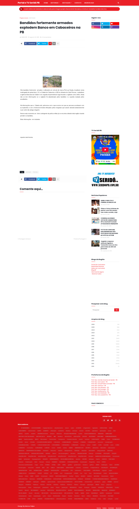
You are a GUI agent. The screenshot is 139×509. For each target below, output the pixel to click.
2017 (105, 349)
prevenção (65, 487)
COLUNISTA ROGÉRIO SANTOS (44, 442)
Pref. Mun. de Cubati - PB (99, 382)
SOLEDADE (116, 493)
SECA (87, 493)
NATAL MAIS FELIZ (23, 479)
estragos (91, 459)
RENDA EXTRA (96, 490)
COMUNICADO (91, 442)
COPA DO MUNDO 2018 (44, 445)
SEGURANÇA (94, 493)
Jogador (104, 470)
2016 (105, 352)
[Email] (54, 43)
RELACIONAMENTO (79, 490)
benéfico (60, 436)
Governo (85, 465)
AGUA (110, 428)
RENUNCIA (104, 490)
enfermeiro (27, 459)
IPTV (72, 470)
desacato (53, 450)
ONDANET (28, 482)
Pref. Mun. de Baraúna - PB (100, 391)
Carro (108, 439)
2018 (105, 347)
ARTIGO (20, 433)
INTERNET (46, 470)
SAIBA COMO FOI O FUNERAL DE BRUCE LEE (108, 201)
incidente (85, 467)
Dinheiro (73, 453)
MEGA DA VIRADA (113, 473)
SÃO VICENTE (45, 493)
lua (81, 473)
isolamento (78, 470)
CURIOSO (47, 448)
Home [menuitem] (46, 3)
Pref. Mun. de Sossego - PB (100, 389)
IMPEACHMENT (69, 467)
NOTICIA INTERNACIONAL (69, 479)
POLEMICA (28, 484)
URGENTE (40, 499)
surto (44, 496)
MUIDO (51, 476)
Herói (110, 465)
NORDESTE (39, 479)
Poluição (82, 484)
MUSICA (89, 476)
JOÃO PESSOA (96, 470)
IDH (48, 467)
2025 (105, 327)
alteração (53, 431)
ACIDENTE (78, 428)
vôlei (104, 499)
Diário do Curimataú (98, 268)
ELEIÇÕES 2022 (62, 456)
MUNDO (83, 476)
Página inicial (24, 18)
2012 (105, 363)
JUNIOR (40, 473)
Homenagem (22, 467)
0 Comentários (46, 37)
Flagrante (92, 462)
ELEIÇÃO (114, 453)
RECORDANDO (34, 490)
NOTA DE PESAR (57, 479)
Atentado (59, 433)
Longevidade (68, 473)
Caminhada (52, 439)
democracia (111, 448)
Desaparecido (68, 450)
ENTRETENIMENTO (54, 459)
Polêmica (35, 484)
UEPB (29, 499)
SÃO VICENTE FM (68, 493)
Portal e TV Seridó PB (29, 2)
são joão (37, 493)
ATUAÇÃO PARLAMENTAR (70, 433)
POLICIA (42, 484)
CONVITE (33, 445)
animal (81, 431)
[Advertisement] (65, 61)
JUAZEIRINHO (32, 473)
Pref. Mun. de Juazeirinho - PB (101, 395)
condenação (108, 442)
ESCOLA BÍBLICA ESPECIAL (67, 459)
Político (76, 484)
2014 (105, 358)
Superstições (37, 496)
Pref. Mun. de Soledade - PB (100, 393)
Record (27, 490)
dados (65, 448)
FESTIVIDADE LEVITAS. (73, 462)
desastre (84, 450)
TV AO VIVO (103, 496)
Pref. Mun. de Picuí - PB (98, 385)
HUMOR (38, 467)
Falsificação (29, 462)
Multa (77, 476)
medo (105, 473)
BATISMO (49, 436)
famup (48, 462)
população (90, 484)
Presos (57, 487)
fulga (36, 465)
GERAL (64, 465)
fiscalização (83, 462)
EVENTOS (104, 459)
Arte (114, 431)
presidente (45, 487)
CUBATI (94, 445)
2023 (105, 333)
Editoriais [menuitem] (54, 3)
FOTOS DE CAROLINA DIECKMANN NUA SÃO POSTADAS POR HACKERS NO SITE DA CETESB (109, 232)
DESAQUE (77, 450)
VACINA (70, 499)
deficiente (95, 448)
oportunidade (51, 482)
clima (26, 442)
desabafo (45, 450)
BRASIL (20, 439)
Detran (54, 453)
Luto (85, 473)
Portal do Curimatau (98, 265)
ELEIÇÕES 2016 (42, 456)
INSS (30, 470)
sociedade (109, 493)
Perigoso (21, 484)
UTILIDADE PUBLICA (49, 499)
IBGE (43, 467)
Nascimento (105, 476)
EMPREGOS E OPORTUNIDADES (102, 456)
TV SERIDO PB (22, 499)
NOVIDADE (87, 479)
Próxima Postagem (80, 239)
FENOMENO (62, 462)
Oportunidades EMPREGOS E (64, 482)
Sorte (30, 496)
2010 (105, 366)
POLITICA (56, 484)
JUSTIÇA (46, 473)
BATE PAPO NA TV (40, 436)
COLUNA (32, 442)
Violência (93, 499)
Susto (49, 496)
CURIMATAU (22, 448)
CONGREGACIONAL (24, 445)
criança (82, 445)
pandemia (97, 482)
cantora (87, 439)
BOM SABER (100, 436)
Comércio (75, 442)
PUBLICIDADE (109, 487)
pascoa (116, 482)
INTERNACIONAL (38, 470)
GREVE (97, 465)
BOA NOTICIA (68, 436)
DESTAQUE (32, 18)
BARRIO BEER (109, 433)
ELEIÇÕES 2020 (52, 456)
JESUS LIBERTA (86, 470)
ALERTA (39, 431)
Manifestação (97, 473)
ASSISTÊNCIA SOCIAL (43, 433)
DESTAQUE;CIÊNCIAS (24, 453)
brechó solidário (28, 439)
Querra (21, 490)
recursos (42, 490)
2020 (105, 341)
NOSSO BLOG (48, 479)
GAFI (59, 465)
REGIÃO (70, 490)
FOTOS (103, 462)
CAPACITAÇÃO (95, 439)
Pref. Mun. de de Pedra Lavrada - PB (103, 384)
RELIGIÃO (88, 490)
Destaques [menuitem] (66, 3)
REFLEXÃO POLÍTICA (61, 490)
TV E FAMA (110, 496)
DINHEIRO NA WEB (82, 453)
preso (52, 487)
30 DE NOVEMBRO (36, 428)
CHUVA (20, 442)
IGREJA (52, 467)
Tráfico (88, 496)
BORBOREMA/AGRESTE (111, 436)
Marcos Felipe (30, 506)
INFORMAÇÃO (113, 467)
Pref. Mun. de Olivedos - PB (100, 387)
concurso (100, 442)
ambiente (61, 431)
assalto (27, 433)
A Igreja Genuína (47, 428)
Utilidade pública (61, 499)
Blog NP (93, 270)
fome (98, 462)
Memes (21, 476)
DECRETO (88, 448)
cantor (81, 439)
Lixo (61, 473)
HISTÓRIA (117, 465)
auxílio (80, 433)
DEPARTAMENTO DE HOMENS (33, 450)
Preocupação (22, 487)
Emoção (91, 456)
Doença (91, 453)
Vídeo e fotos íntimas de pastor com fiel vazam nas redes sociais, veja (110, 210)
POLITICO (69, 484)
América (68, 431)
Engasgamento (36, 459)
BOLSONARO (92, 436)
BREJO (36, 439)
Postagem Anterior (25, 239)
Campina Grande (72, 439)
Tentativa (76, 496)
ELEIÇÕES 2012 (22, 456)
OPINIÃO (43, 482)
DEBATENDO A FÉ (79, 448)
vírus (99, 499)
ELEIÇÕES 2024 (72, 456)
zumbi (116, 499)
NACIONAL (96, 476)
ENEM (20, 459)
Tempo (64, 496)
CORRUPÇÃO (75, 445)
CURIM (117, 445)
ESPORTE (84, 459)
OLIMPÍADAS (114, 479)
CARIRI (103, 439)
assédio (33, 433)
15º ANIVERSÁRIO (25, 428)
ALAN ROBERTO (22, 431)
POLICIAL (35, 172)
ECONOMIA (98, 453)
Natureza (32, 479)
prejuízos (109, 484)
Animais (75, 431)
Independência (95, 467)
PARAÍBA (110, 482)
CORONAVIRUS (65, 445)
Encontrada (116, 456)
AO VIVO (88, 431)
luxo (90, 473)
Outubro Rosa (88, 482)
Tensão (70, 496)
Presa (29, 487)
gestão (70, 465)
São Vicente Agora (97, 272)
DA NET (59, 448)
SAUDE (76, 493)
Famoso (41, 462)
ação (72, 428)
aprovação (103, 431)
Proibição (86, 487)
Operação (36, 482)
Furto (41, 465)
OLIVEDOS (21, 482)
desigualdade (101, 450)
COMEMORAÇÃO (66, 442)
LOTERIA (76, 473)
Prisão (80, 487)
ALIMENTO (45, 431)
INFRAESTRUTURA (23, 470)
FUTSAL (53, 465)
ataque (52, 433)
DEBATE (71, 448)
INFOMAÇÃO (104, 467)
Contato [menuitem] (78, 3)
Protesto (94, 487)
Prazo (102, 484)
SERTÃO (102, 493)
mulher (71, 476)
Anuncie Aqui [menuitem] (89, 3)
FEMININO (54, 462)
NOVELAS (80, 479)
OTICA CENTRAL (78, 482)
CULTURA (106, 445)
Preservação (37, 487)
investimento (64, 470)
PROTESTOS (101, 487)
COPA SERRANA (55, 445)
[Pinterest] (50, 43)
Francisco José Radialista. (26, 465)
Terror (83, 496)
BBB (55, 436)
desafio (60, 450)
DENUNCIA (21, 450)
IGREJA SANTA (60, 467)
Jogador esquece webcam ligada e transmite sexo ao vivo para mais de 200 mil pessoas (109, 245)
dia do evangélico (63, 453)
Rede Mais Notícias (97, 266)
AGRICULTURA (103, 428)
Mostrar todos (96, 274)
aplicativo (94, 431)
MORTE (37, 476)
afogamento (86, 428)
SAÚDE (82, 493)
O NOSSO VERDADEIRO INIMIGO (101, 479)
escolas (78, 459)
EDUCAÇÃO (107, 453)
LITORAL (56, 473)
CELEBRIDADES (116, 439)
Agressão (95, 428)
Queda (117, 487)
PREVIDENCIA (73, 487)
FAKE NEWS (112, 459)
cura (112, 445)
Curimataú (30, 448)
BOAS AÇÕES (77, 436)
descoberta (92, 450)
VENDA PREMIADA (78, 499)
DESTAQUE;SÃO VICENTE (37, 453)
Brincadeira (44, 439)
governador (77, 465)
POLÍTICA (62, 484)
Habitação (104, 465)
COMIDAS (83, 442)
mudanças (44, 476)
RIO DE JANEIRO (23, 493)
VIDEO (87, 499)
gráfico (92, 465)
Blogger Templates (41, 504)
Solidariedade (22, 496)
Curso (53, 448)
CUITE (99, 445)
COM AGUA (57, 442)
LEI (51, 473)
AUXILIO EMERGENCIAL (90, 433)
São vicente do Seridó (56, 493)
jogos (110, 470)
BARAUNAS (100, 433)
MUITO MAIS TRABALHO (61, 476)
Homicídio (31, 467)
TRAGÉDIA (95, 496)
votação (110, 499)
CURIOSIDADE (38, 448)
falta (36, 462)
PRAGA (97, 484)
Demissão (103, 448)
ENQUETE (45, 459)
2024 (105, 330)
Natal (111, 476)
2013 (105, 361)
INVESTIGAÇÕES (55, 470)
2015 (105, 355)
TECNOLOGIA (56, 496)
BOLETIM (85, 436)
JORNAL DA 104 (22, 473)
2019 (105, 344)
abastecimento (59, 428)
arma (109, 431)
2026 (105, 324)
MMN (31, 476)
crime (88, 445)
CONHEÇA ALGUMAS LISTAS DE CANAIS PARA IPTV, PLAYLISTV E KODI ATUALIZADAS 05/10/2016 (109, 221)
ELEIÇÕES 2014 (32, 456)
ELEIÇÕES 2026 (82, 456)
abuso (67, 428)
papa (104, 482)
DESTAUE (48, 453)
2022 (105, 335)
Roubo (30, 493)
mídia (26, 476)
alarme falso (31, 431)
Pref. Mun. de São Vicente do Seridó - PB (104, 380)
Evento (98, 459)
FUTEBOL (47, 465)
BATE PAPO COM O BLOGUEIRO (26, 436)
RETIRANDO (112, 490)
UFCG (33, 499)
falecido (21, 462)
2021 (105, 338)
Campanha (61, 439)
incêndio (78, 467)
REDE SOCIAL (50, 490)
